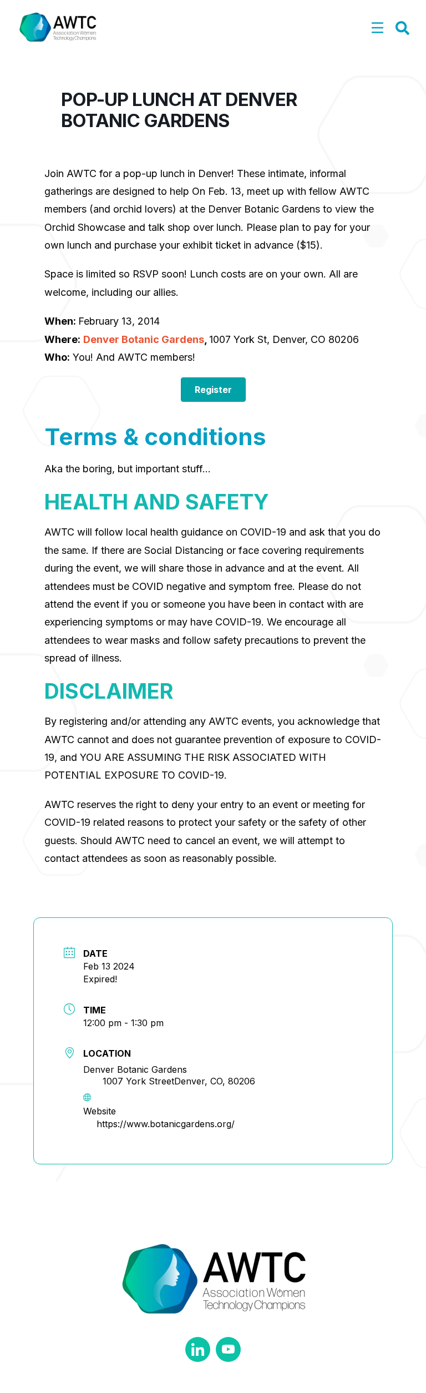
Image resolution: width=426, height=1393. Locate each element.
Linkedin (197, 1349)
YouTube (228, 1349)
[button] (377, 28)
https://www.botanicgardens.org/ (166, 1123)
